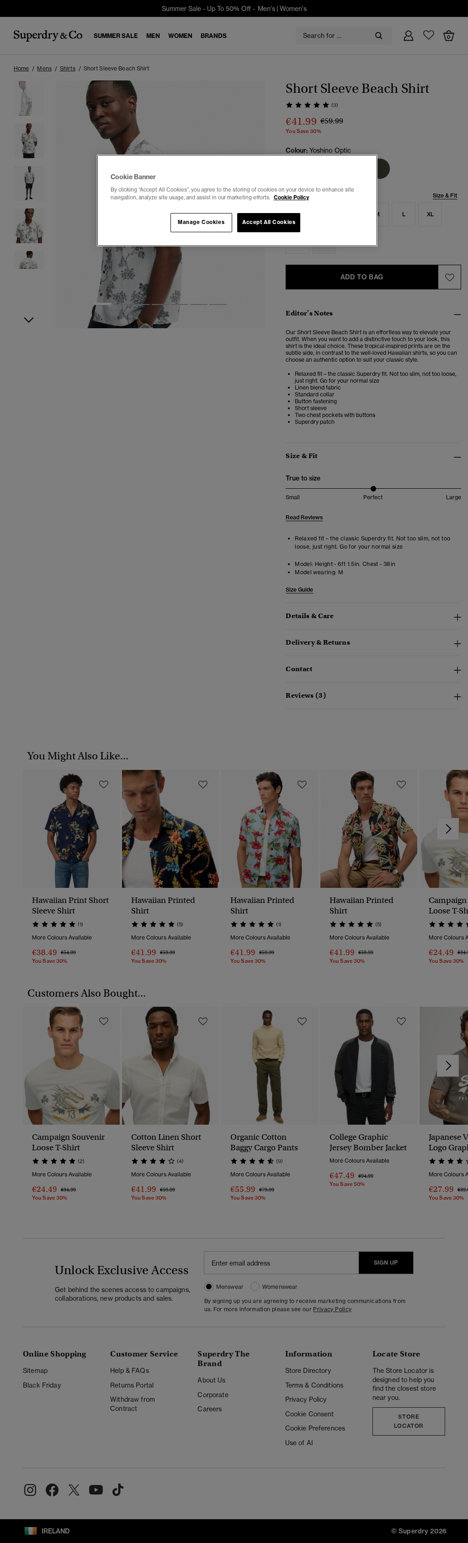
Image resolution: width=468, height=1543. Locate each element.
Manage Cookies (201, 222)
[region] (237, 201)
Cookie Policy (291, 197)
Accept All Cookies (268, 222)
